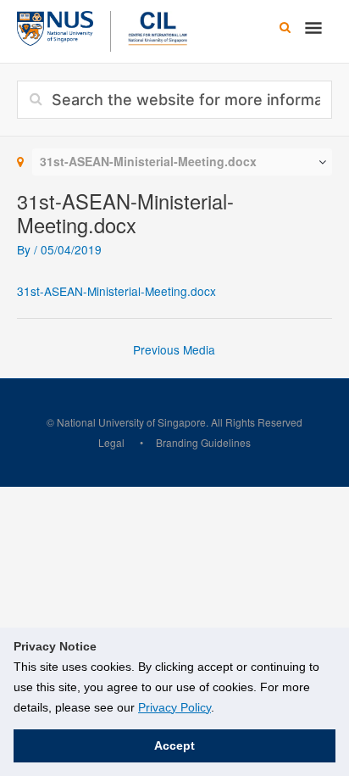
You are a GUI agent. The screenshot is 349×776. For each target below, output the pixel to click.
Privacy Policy (174, 707)
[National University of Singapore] (55, 26)
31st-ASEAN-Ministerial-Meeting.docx (116, 290)
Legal (111, 442)
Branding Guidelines (203, 442)
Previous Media (174, 349)
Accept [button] (174, 745)
